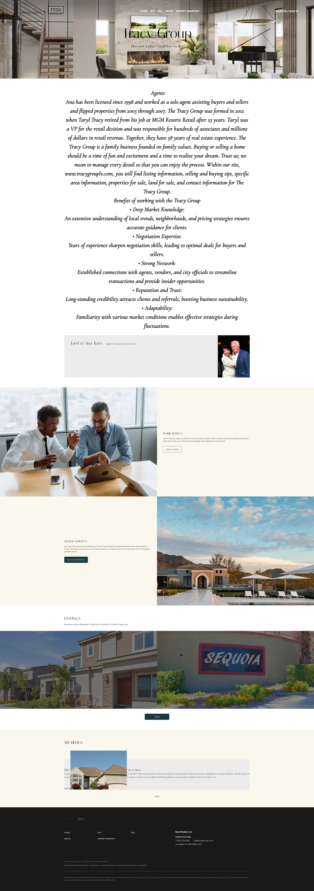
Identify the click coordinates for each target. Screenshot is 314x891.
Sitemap (133, 865)
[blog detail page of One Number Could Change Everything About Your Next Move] (157, 755)
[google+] (187, 850)
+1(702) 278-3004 (182, 840)
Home (144, 11)
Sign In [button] (293, 11)
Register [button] (281, 11)
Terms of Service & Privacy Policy (76, 865)
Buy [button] (152, 11)
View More (68, 788)
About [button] (169, 11)
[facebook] (177, 850)
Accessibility (142, 865)
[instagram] (182, 850)
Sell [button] (160, 11)
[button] (41, 11)
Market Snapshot (188, 11)
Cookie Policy (95, 865)
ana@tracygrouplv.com (203, 840)
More (157, 717)
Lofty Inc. (77, 861)
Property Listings (123, 865)
